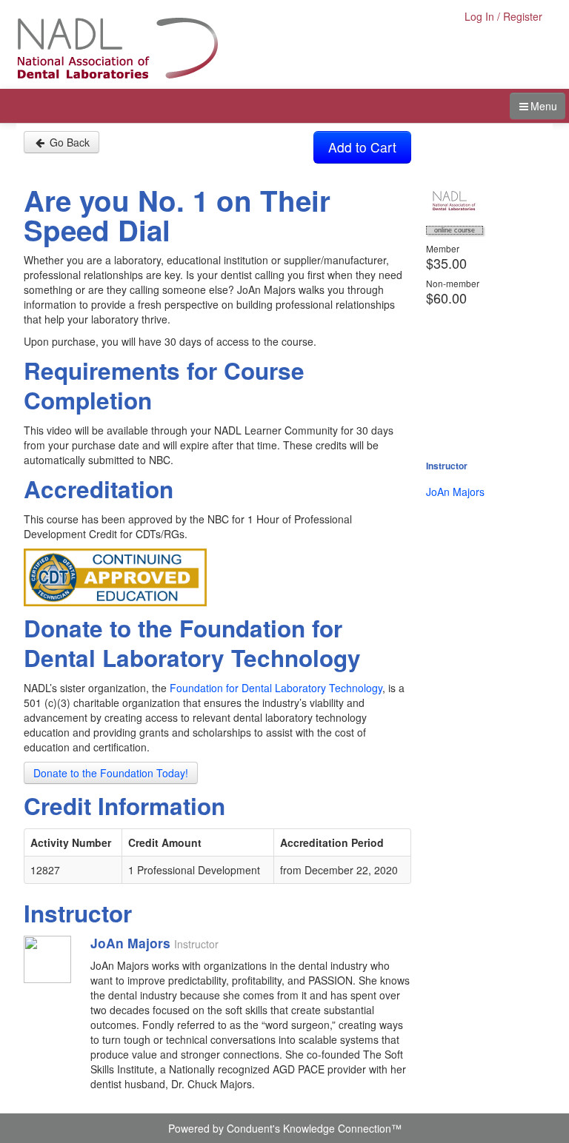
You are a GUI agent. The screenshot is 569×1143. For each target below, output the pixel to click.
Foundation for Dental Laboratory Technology (276, 687)
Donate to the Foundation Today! (110, 772)
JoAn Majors (455, 491)
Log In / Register (503, 16)
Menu (543, 105)
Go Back (68, 142)
